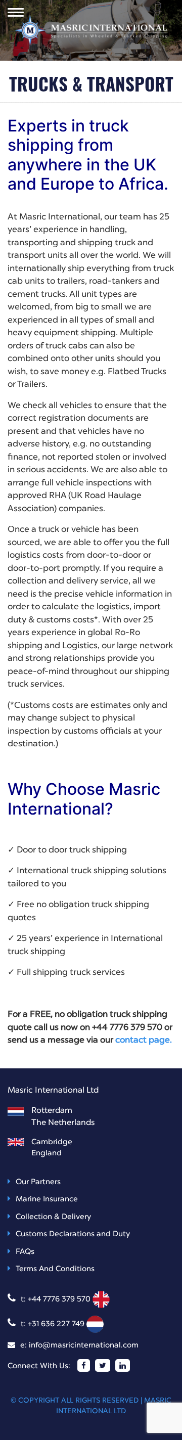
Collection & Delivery (53, 1217)
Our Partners (38, 1182)
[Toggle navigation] (16, 12)
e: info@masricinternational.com (79, 1345)
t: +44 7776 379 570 (57, 1299)
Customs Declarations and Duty (73, 1234)
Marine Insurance (47, 1199)
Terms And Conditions (55, 1269)
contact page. (143, 1040)
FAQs (25, 1252)
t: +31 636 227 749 (53, 1324)
